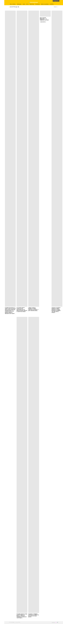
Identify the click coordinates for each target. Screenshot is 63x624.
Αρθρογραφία (19, 4)
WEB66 (56, 622)
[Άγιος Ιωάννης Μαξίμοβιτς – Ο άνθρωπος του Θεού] (45, 14)
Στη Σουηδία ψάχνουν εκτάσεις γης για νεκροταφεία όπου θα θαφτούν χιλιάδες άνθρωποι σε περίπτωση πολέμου (22, 309)
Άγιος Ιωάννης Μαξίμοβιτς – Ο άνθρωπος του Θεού (44, 18)
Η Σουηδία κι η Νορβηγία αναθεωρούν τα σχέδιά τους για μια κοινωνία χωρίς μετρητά (33, 615)
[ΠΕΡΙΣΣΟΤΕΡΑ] (15, 315)
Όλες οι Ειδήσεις (13, 4)
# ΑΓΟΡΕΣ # (52, 4)
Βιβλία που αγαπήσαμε (45, 4)
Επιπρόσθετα (37, 4)
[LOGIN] (60, 1)
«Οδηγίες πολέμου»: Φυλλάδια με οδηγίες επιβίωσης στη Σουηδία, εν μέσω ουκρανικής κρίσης (33, 309)
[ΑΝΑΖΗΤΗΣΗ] (61, 1)
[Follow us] (61, 4)
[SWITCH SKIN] (60, 4)
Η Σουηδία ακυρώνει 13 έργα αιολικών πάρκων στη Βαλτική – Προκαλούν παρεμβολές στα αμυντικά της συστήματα (22, 615)
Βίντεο (27, 4)
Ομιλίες (24, 4)
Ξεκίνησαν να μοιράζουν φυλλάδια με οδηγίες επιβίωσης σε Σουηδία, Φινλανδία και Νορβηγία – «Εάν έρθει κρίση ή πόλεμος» (56, 310)
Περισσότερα (32, 4)
